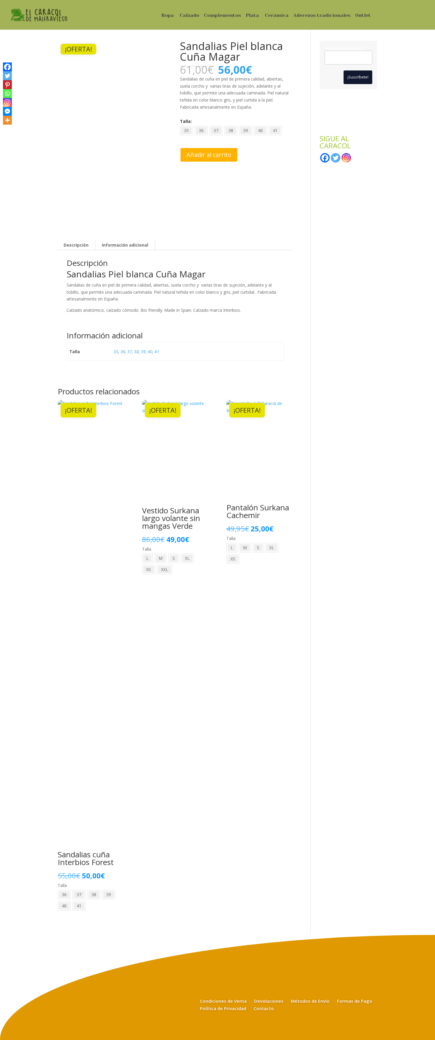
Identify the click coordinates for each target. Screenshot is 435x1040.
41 (156, 351)
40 (150, 351)
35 (116, 351)
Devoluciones (268, 1001)
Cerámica (277, 15)
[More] (7, 120)
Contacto (264, 1008)
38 (136, 351)
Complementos (222, 15)
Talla (185, 121)
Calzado (189, 15)
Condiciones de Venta (223, 1001)
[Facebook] (7, 66)
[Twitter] (7, 75)
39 (143, 351)
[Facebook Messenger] (7, 111)
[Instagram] (7, 102)
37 (129, 351)
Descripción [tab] (76, 245)
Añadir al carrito (208, 155)
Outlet (363, 15)
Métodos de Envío (310, 1001)
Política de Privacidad (223, 1008)
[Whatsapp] (7, 93)
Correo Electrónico (345, 48)
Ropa (167, 15)
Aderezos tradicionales (321, 15)
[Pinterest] (7, 84)
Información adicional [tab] (125, 245)
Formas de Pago (354, 1001)
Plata (252, 15)
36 (122, 351)
